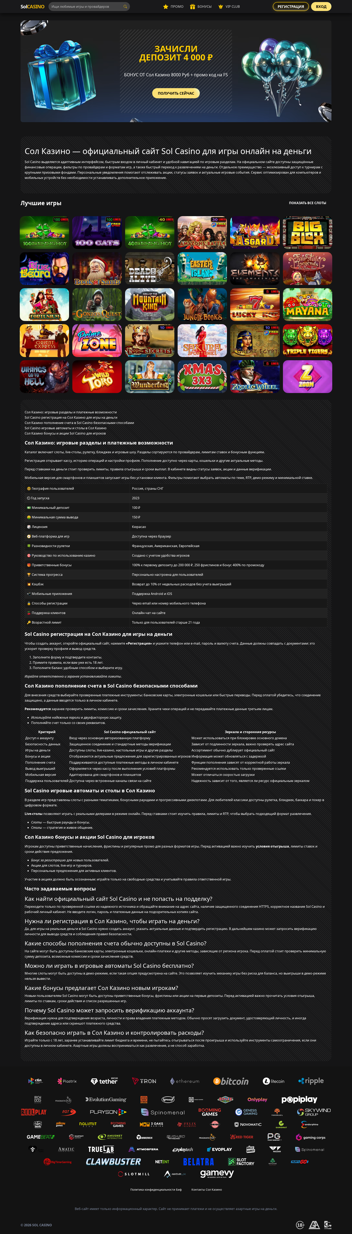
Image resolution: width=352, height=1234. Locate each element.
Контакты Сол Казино (206, 1189)
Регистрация (291, 6)
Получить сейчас (176, 93)
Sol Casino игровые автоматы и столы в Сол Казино (66, 428)
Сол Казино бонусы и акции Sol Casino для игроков (65, 433)
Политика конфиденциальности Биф (156, 1189)
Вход (321, 6)
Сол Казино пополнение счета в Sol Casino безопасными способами (79, 422)
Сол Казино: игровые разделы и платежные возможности (71, 412)
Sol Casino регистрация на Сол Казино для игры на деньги (71, 417)
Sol (32, 6)
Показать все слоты (307, 203)
